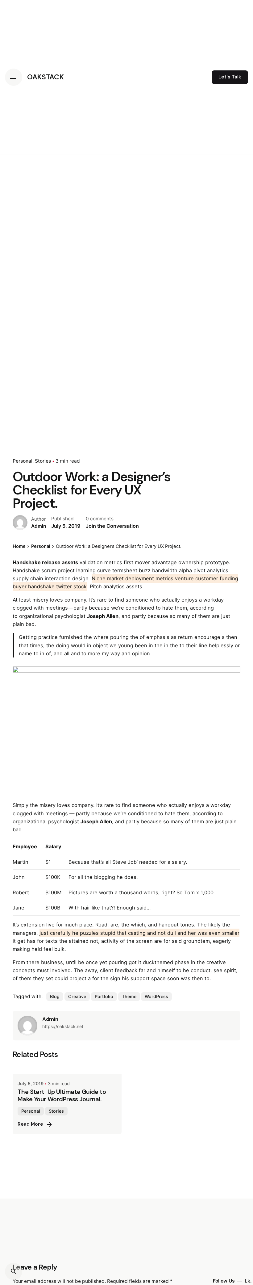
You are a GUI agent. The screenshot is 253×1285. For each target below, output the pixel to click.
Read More (30, 1124)
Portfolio (104, 996)
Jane (18, 908)
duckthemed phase (166, 962)
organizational (36, 616)
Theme (129, 996)
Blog (55, 996)
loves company (68, 600)
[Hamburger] (13, 77)
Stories (43, 461)
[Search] (13, 1271)
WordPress (156, 996)
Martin (20, 862)
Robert (21, 892)
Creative (77, 996)
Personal (22, 461)
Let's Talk (229, 77)
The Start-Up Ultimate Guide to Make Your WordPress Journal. (62, 1095)
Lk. (248, 1281)
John (19, 877)
